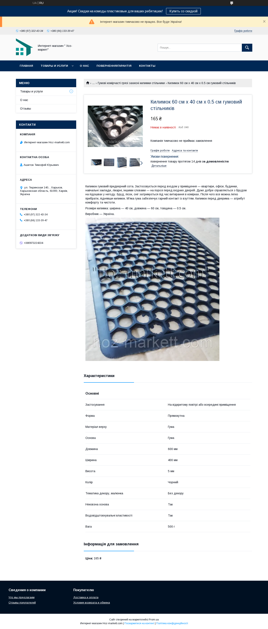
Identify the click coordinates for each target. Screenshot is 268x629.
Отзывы (25, 108)
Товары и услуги (54, 65)
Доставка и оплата (85, 597)
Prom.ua (154, 619)
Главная (26, 65)
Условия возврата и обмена (91, 602)
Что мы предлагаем (22, 597)
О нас (84, 65)
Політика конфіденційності (172, 623)
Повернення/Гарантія (114, 65)
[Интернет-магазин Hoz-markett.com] (24, 55)
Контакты (147, 65)
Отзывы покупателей (22, 602)
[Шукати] (247, 48)
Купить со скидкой (183, 11)
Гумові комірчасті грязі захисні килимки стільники (131, 83)
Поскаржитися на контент (139, 623)
